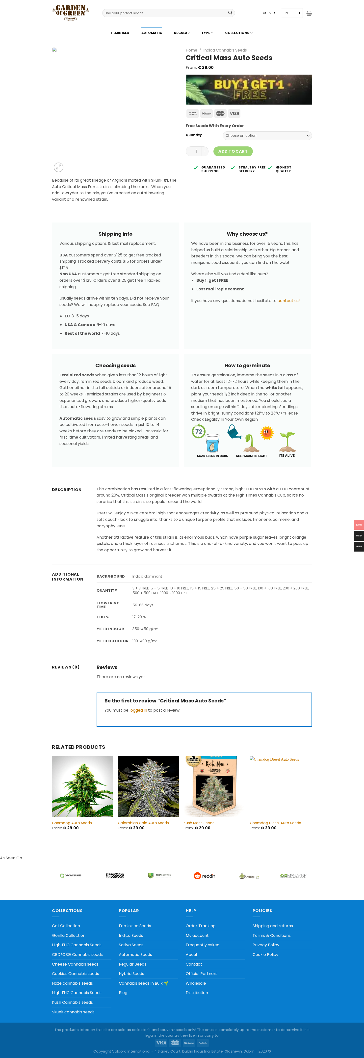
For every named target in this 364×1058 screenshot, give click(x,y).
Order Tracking (200, 926)
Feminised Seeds (135, 926)
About (192, 954)
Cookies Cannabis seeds (75, 973)
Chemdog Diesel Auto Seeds (275, 823)
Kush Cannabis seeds (72, 1002)
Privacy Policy (266, 945)
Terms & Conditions (272, 935)
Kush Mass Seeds (199, 823)
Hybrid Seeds (131, 973)
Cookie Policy (265, 954)
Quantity (194, 135)
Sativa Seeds (131, 945)
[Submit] (230, 13)
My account (197, 935)
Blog (123, 993)
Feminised (120, 33)
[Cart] (309, 13)
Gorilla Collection (68, 935)
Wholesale (196, 983)
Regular (182, 33)
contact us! (289, 301)
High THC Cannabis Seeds (77, 945)
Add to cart (233, 151)
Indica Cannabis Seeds (225, 50)
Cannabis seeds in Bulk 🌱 (144, 983)
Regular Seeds (132, 964)
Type (206, 33)
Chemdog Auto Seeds (72, 823)
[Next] (310, 797)
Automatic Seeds (135, 954)
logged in (138, 710)
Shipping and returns (273, 926)
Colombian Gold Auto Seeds (143, 823)
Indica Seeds (131, 935)
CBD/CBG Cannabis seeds (77, 954)
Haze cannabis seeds (72, 983)
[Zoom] (58, 167)
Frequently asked (202, 945)
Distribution (197, 993)
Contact (194, 964)
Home (191, 50)
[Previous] (52, 797)
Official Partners (201, 973)
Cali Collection (66, 926)
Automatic (151, 33)
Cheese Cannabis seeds (75, 964)
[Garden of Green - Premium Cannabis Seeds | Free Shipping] (70, 13)
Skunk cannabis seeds (73, 1012)
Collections (237, 33)
